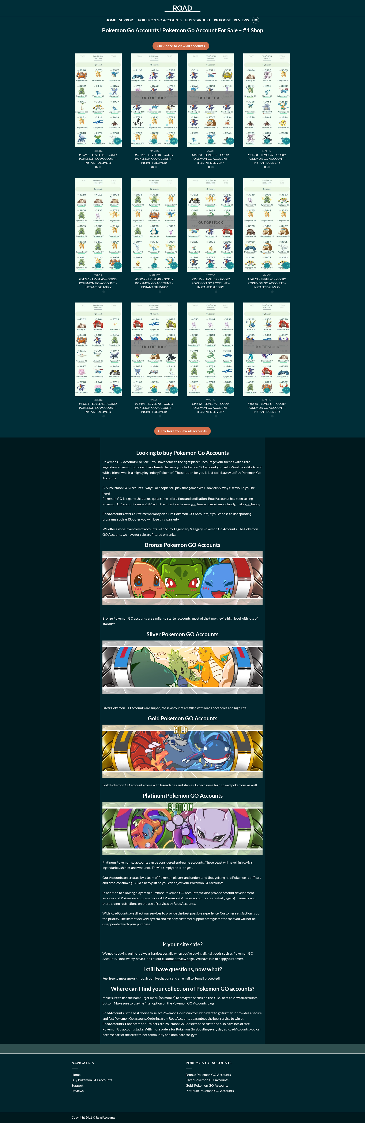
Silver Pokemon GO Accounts (207, 1080)
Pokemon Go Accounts (160, 20)
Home (110, 20)
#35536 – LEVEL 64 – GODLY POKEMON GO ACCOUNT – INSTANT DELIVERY (267, 407)
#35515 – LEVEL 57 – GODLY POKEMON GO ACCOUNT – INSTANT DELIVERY (211, 283)
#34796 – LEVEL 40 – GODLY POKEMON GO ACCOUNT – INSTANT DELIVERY (98, 283)
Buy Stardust (198, 20)
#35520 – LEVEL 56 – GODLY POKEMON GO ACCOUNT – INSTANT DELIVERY (211, 158)
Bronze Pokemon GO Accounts (208, 1075)
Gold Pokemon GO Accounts (207, 1085)
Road (182, 8)
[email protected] (207, 978)
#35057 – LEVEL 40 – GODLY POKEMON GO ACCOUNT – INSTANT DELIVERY (154, 283)
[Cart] (255, 20)
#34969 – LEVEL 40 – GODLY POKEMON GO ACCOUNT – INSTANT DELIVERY (267, 283)
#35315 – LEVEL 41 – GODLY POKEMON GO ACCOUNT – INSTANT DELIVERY (98, 407)
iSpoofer (134, 519)
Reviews (241, 20)
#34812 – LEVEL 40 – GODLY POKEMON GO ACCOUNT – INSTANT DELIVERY (211, 407)
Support (127, 20)
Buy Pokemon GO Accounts (92, 1080)
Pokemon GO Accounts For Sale (125, 462)
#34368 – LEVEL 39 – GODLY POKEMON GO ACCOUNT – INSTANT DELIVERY (267, 158)
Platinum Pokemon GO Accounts (210, 1091)
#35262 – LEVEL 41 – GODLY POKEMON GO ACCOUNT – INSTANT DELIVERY (98, 158)
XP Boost (222, 20)
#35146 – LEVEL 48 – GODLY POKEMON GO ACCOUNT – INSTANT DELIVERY (154, 158)
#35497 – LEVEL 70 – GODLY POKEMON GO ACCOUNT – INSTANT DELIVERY (154, 407)
